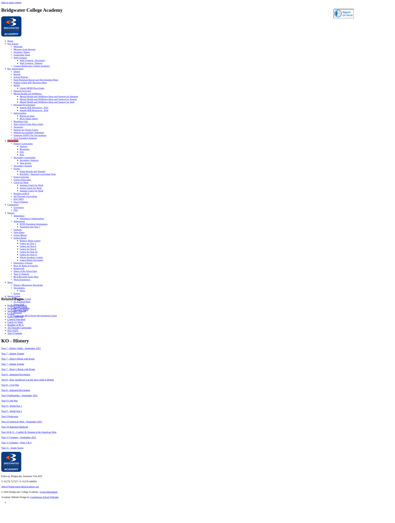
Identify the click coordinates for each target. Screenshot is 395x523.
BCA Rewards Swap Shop (26, 277)
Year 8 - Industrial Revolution (15, 374)
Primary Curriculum (23, 143)
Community (13, 204)
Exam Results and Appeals (32, 171)
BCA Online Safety (29, 118)
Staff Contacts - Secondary (32, 60)
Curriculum (12, 141)
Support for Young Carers (26, 130)
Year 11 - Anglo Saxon (12, 448)
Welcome (18, 46)
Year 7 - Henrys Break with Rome (18, 359)
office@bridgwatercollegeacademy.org (20, 486)
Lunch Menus (20, 235)
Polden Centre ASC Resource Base (30, 82)
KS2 (22, 154)
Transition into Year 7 (30, 227)
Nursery (23, 146)
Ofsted (17, 71)
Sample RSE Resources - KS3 (34, 107)
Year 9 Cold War (9, 400)
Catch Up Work (21, 182)
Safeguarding (20, 113)
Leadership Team (22, 55)
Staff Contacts (20, 57)
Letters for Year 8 (28, 246)
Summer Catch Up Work (31, 191)
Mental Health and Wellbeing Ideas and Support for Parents (48, 99)
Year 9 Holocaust (9, 416)
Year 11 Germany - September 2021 (18, 437)
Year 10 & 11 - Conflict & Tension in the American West (28, 432)
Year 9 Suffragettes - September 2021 (19, 395)
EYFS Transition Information (34, 224)
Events (17, 293)
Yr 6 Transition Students (25, 138)
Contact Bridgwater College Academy (32, 66)
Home (10, 41)
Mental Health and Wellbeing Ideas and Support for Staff (47, 102)
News (10, 282)
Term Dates (19, 232)
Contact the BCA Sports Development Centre (35, 315)
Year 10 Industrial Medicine (14, 427)
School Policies (21, 77)
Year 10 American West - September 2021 (21, 421)
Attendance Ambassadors (32, 218)
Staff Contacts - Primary (31, 63)
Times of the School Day (25, 271)
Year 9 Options (21, 202)
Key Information (15, 68)
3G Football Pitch (22, 301)
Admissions (19, 221)
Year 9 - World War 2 (11, 411)
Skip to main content (11, 2)
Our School (12, 44)
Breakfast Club (21, 121)
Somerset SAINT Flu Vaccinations (30, 135)
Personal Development (24, 105)
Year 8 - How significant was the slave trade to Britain (27, 379)
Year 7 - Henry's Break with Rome (18, 369)
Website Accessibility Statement (29, 132)
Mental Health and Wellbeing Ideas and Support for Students (49, 96)
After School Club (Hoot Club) (28, 124)
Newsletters (19, 288)
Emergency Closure (23, 263)
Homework (19, 268)
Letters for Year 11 (28, 254)
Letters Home (20, 238)
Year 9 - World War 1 (11, 406)
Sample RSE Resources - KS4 (34, 110)
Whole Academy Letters (31, 257)
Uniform (18, 229)
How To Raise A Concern (26, 265)
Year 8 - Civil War (10, 385)
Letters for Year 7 (28, 243)
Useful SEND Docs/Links (32, 88)
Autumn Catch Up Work (31, 185)
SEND (17, 85)
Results (17, 74)
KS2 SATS (19, 199)
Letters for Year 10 (28, 252)
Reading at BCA (21, 193)
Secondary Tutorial (23, 166)
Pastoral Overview (22, 91)
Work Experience (22, 279)
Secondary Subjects (29, 160)
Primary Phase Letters (30, 240)
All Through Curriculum (25, 196)
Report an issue (27, 116)
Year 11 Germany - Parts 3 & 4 (16, 442)
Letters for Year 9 (28, 249)
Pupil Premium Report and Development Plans (36, 80)
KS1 (22, 152)
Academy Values (22, 52)
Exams (17, 168)
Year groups (25, 163)
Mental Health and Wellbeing (28, 93)
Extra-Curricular (21, 177)
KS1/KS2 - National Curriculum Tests (38, 174)
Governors (19, 207)
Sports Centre (13, 296)
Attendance (19, 216)
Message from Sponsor (25, 49)
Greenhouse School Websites (44, 497)
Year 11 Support (21, 274)
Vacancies (18, 127)
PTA (16, 210)
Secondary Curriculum (24, 157)
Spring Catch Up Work (31, 188)
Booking (18, 313)
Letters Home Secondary (32, 260)
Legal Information (49, 492)
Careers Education (22, 179)
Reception (24, 149)
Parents (10, 213)
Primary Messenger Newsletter (28, 285)
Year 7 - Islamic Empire (12, 353)
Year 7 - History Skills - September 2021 (21, 348)
